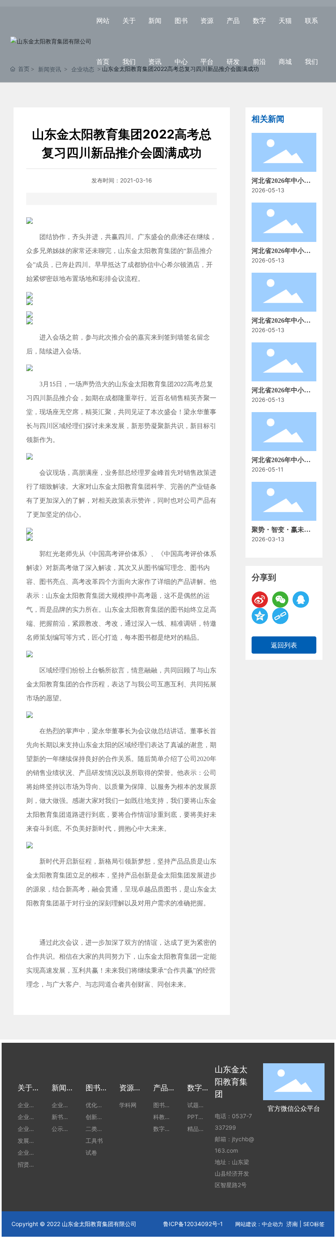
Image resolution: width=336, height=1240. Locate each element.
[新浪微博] (260, 599)
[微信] (280, 599)
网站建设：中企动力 (259, 1224)
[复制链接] (280, 616)
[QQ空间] (260, 616)
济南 (292, 1223)
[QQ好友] (301, 599)
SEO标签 (314, 1224)
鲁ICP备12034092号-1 (193, 1223)
